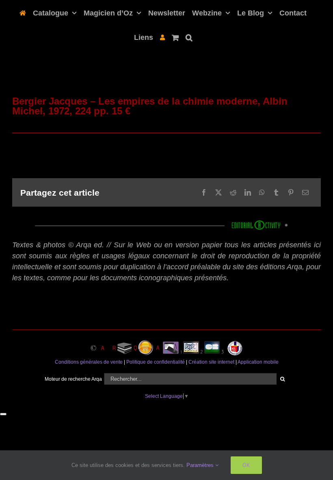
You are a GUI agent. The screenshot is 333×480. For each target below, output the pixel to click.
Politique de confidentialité (155, 362)
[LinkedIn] (247, 192)
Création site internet (211, 362)
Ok (246, 465)
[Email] (305, 192)
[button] (189, 36)
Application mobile (258, 362)
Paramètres (200, 465)
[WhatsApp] (262, 192)
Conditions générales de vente (89, 362)
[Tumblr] (276, 192)
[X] (218, 192)
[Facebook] (204, 192)
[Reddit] (233, 192)
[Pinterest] (290, 192)
